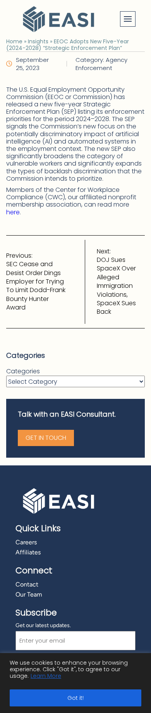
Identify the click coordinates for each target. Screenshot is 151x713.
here (13, 212)
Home (14, 41)
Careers (26, 542)
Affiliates (28, 552)
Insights (38, 41)
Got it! (75, 698)
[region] (75, 683)
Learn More (46, 676)
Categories (23, 371)
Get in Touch (46, 437)
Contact (26, 584)
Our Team (28, 594)
